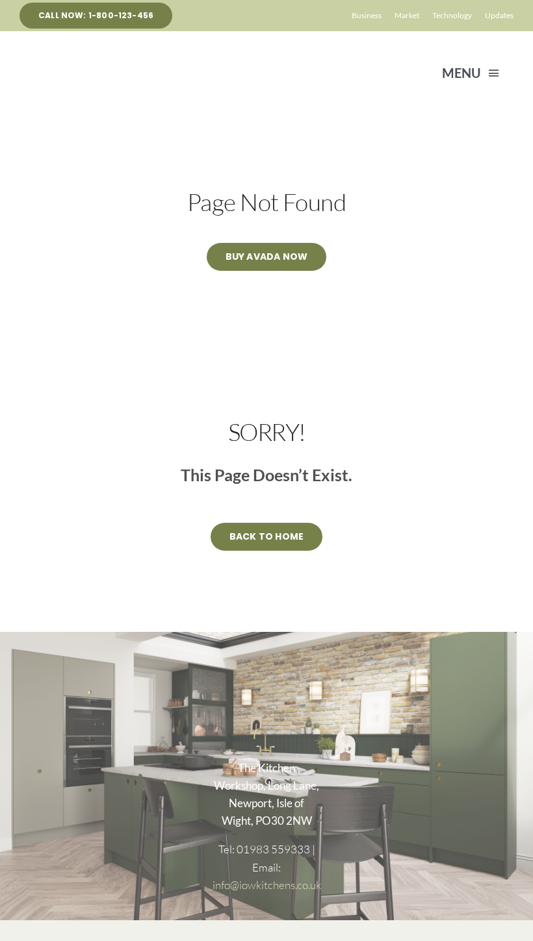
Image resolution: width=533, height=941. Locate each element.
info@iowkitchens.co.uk (267, 885)
